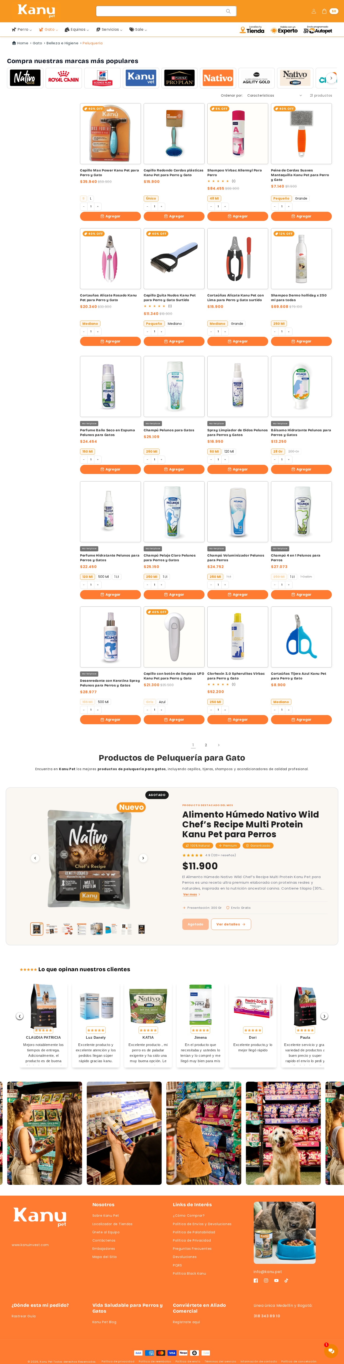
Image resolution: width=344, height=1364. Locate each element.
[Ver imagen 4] (81, 929)
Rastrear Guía (24, 1316)
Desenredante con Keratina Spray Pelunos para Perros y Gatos (110, 683)
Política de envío (188, 1361)
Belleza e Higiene (62, 43)
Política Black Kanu (189, 1273)
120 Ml (229, 451)
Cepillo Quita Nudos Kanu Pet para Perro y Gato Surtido (170, 297)
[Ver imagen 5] (96, 929)
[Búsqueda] (228, 11)
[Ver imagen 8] (141, 929)
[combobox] (166, 11)
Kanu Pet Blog (104, 1322)
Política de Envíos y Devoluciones (202, 1224)
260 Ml (151, 451)
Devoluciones (185, 1256)
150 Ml (87, 451)
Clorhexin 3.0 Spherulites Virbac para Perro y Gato (236, 676)
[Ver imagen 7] (126, 929)
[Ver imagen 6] (111, 929)
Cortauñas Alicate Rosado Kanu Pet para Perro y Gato (108, 297)
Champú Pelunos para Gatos (169, 430)
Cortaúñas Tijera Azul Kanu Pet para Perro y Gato (298, 676)
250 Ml (279, 323)
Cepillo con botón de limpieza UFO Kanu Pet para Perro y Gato (174, 676)
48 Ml (214, 198)
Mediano (90, 323)
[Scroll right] (331, 78)
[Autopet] (317, 29)
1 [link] (193, 745)
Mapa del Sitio (104, 1256)
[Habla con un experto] (286, 29)
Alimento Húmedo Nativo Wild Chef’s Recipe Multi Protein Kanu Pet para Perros (250, 824)
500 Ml (103, 576)
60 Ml (214, 451)
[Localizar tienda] (253, 29)
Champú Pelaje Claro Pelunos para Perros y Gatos (170, 557)
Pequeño (281, 198)
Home (22, 43)
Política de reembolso (155, 1361)
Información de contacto (259, 1361)
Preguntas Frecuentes (192, 1248)
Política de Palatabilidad (194, 1232)
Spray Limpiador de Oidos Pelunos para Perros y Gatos (237, 432)
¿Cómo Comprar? (189, 1215)
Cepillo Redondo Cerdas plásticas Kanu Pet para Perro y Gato (174, 172)
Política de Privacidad (192, 1240)
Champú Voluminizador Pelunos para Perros (235, 557)
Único (151, 198)
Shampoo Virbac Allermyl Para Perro (234, 172)
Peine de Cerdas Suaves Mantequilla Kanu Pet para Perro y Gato (300, 175)
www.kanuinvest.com (30, 1245)
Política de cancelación (298, 1361)
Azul (162, 702)
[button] (330, 11)
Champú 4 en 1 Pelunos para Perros (296, 557)
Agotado (195, 924)
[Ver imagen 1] (36, 929)
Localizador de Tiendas (112, 1224)
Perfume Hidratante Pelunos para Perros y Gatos (109, 557)
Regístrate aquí (186, 1322)
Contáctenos (104, 1240)
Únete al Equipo (106, 1232)
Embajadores (103, 1248)
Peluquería (92, 43)
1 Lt (116, 576)
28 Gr (278, 451)
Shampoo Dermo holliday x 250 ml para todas (299, 297)
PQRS (177, 1265)
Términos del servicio (220, 1361)
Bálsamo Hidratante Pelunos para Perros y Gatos (301, 432)
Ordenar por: (232, 95)
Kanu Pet (46, 1362)
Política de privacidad (118, 1361)
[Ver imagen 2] (51, 929)
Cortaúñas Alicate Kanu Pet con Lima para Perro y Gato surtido (235, 297)
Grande (301, 198)
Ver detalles (228, 924)
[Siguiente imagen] (143, 858)
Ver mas (190, 894)
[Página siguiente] (218, 745)
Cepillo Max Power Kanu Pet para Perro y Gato (109, 172)
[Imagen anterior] (35, 858)
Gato (37, 43)
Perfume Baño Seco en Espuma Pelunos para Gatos (107, 432)
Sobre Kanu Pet (105, 1215)
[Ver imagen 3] (66, 929)
